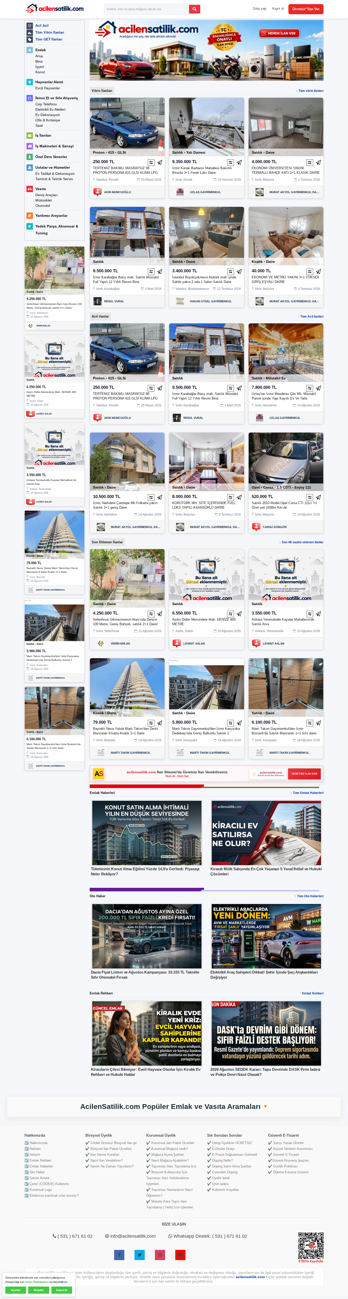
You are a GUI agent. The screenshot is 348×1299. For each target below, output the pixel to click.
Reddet (39, 1290)
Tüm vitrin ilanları (311, 91)
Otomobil (42, 206)
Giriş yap (259, 8)
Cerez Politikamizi (37, 1281)
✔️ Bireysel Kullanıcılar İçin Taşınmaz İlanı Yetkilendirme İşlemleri (167, 1178)
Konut (40, 72)
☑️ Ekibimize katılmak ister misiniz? (51, 1195)
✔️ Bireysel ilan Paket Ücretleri (108, 1149)
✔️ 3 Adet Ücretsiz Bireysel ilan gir (111, 1143)
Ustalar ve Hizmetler (52, 167)
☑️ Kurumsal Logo (38, 1190)
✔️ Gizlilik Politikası (283, 1166)
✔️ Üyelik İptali (218, 1178)
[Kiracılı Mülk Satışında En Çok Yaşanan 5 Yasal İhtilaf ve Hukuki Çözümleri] (266, 833)
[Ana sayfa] (54, 9)
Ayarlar (15, 1290)
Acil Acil (42, 25)
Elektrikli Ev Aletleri (50, 109)
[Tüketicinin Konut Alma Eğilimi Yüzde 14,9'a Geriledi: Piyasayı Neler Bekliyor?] (147, 833)
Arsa (39, 56)
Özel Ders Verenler (51, 157)
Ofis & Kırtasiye (47, 120)
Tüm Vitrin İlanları (49, 32)
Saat (39, 125)
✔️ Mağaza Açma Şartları (165, 1155)
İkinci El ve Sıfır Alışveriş (56, 98)
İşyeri (39, 67)
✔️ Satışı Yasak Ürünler (286, 1143)
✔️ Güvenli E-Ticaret (283, 1155)
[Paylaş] (159, 162)
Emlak (40, 50)
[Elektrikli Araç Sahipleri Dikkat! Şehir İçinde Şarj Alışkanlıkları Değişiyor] (266, 936)
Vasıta (40, 189)
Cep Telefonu (46, 104)
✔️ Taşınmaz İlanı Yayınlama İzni (171, 1166)
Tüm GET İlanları (48, 39)
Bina (39, 61)
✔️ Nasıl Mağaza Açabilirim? (167, 1160)
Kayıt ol (278, 8)
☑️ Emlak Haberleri (38, 1166)
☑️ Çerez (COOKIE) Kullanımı (46, 1184)
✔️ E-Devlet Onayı (221, 1149)
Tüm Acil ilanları (312, 316)
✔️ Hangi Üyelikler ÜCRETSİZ (229, 1143)
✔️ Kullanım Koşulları (223, 1190)
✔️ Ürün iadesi (218, 1184)
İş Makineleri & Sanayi (54, 146)
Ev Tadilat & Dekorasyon (55, 174)
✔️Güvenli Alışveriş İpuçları (288, 1160)
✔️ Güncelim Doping (222, 1172)
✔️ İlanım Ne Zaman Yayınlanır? (109, 1166)
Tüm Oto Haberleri (310, 896)
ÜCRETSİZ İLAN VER (304, 773)
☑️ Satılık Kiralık (37, 1178)
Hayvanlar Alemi (49, 82)
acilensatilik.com (142, 772)
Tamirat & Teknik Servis (54, 179)
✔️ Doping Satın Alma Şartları (229, 1166)
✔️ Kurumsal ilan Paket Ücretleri (170, 1143)
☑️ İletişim (32, 1155)
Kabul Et (62, 1290)
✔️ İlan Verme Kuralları (102, 1155)
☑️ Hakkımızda (35, 1143)
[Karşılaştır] (151, 162)
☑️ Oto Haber (34, 1172)
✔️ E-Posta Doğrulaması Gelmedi (232, 1155)
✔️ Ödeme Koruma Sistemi (288, 1172)
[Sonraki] (321, 56)
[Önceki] (93, 56)
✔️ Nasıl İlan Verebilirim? (104, 1160)
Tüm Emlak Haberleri (308, 793)
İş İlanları (43, 135)
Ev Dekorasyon (47, 115)
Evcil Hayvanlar (47, 88)
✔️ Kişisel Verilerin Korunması (290, 1149)
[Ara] (194, 9)
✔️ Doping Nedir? (220, 1160)
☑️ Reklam (32, 1149)
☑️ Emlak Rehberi (37, 1160)
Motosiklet (43, 200)
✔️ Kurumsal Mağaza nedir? (167, 1149)
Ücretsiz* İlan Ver (305, 9)
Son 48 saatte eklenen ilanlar (303, 542)
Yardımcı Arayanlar (51, 215)
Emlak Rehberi (313, 993)
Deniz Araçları (46, 195)
